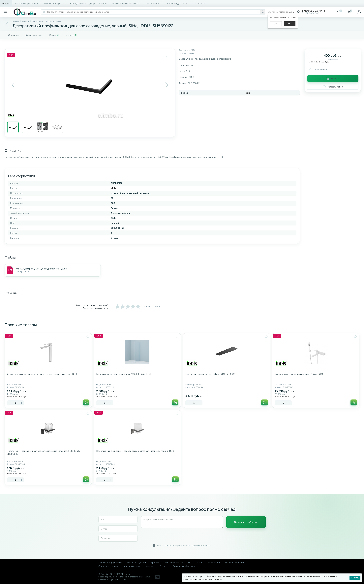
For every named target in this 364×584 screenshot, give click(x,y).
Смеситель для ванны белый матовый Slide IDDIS (299, 374)
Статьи (198, 562)
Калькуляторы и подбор (82, 3)
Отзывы (163, 566)
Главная (6, 3)
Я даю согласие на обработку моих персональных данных (184, 545)
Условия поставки (234, 562)
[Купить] (86, 402)
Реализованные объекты (124, 3)
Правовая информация (185, 566)
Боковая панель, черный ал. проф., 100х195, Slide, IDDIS (124, 374)
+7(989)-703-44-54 (314, 10)
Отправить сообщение (246, 522)
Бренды (103, 3)
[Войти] (359, 12)
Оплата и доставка (177, 3)
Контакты (200, 3)
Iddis (247, 92)
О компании (152, 3)
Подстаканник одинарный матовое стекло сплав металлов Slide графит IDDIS (135, 451)
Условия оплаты (131, 566)
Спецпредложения (108, 566)
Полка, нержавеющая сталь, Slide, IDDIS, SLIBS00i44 (211, 374)
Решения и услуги (52, 3)
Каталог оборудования (26, 3)
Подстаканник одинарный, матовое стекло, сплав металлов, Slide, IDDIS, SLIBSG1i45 (43, 452)
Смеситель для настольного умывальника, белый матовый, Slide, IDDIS (42, 374)
